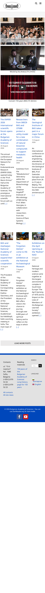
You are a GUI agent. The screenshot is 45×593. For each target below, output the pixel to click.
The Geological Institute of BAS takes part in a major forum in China (38, 128)
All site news (8, 395)
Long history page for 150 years (22, 384)
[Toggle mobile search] (36, 3)
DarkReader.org (18, 411)
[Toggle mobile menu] (40, 3)
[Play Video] (22, 58)
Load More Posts (22, 343)
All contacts (8, 392)
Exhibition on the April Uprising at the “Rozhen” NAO (38, 249)
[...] (5, 203)
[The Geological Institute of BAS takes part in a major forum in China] (38, 112)
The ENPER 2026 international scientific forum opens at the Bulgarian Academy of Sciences (7, 131)
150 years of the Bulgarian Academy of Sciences (22, 374)
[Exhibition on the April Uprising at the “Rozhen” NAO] (38, 236)
